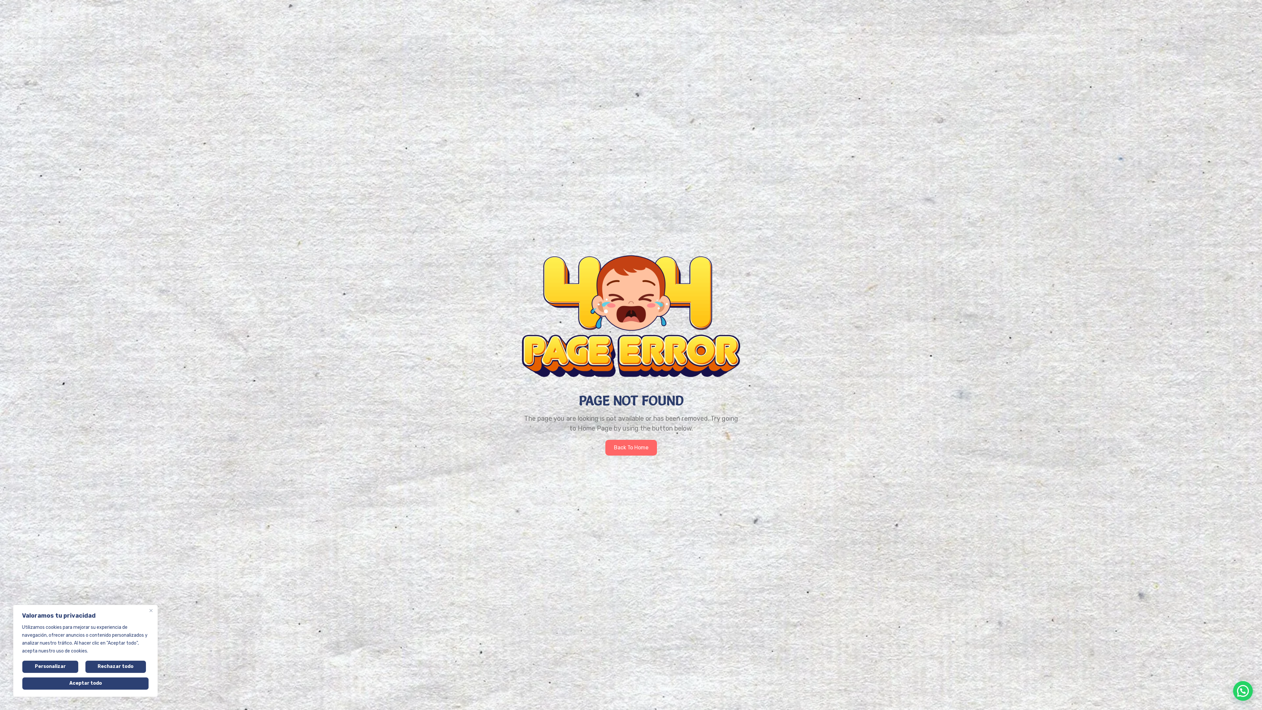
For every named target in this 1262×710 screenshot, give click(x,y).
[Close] (151, 610)
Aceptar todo (85, 683)
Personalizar (50, 666)
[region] (85, 651)
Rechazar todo (115, 666)
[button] (1243, 691)
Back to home (631, 447)
